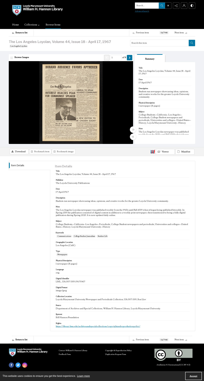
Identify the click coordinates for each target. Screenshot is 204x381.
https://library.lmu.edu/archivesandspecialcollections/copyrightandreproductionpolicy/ (98, 326)
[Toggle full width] (133, 129)
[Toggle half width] (133, 137)
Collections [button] (30, 24)
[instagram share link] (24, 365)
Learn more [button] (83, 376)
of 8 (124, 57)
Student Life (102, 236)
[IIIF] (152, 151)
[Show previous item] (106, 57)
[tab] (150, 58)
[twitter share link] (18, 365)
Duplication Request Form (115, 354)
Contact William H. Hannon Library (73, 350)
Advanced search (142, 11)
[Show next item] (129, 57)
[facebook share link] (11, 365)
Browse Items (53, 24)
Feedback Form (65, 354)
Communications (64, 236)
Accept (193, 376)
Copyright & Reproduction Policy (118, 350)
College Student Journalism (84, 236)
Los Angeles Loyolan (18, 46)
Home (15, 24)
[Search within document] (192, 43)
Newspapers (62, 254)
